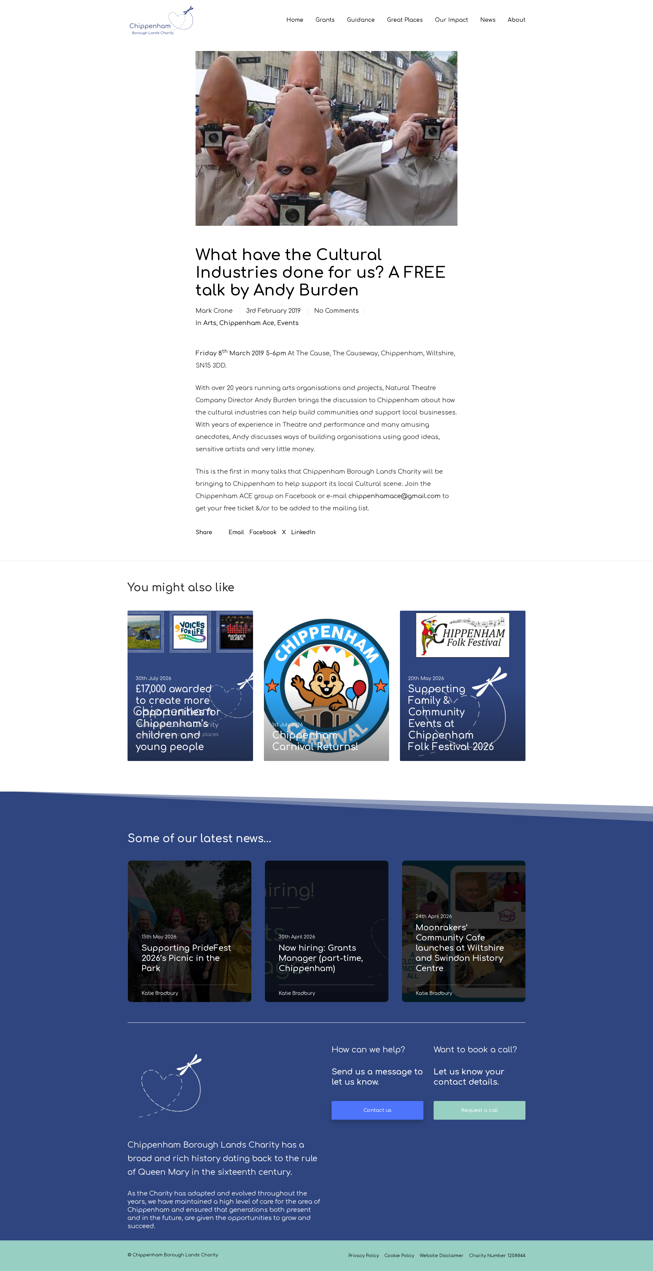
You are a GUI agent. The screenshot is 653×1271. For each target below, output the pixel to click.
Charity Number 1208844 (497, 1255)
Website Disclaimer (442, 1255)
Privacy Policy (364, 1255)
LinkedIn (303, 532)
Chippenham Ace (246, 323)
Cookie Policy (399, 1255)
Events (288, 323)
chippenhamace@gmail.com (395, 496)
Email (236, 532)
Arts (209, 323)
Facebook (263, 532)
